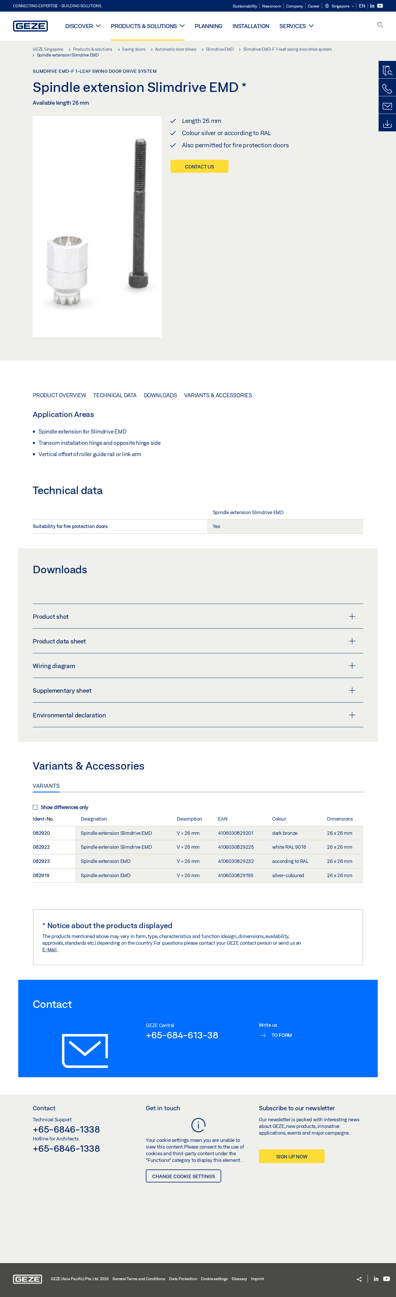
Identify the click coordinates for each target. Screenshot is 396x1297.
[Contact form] (387, 106)
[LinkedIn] (372, 5)
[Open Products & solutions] (182, 25)
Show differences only (64, 807)
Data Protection (183, 1278)
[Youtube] (380, 5)
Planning (208, 26)
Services (292, 26)
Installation (250, 26)
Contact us (199, 166)
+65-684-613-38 (182, 1035)
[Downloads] (387, 124)
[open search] (380, 25)
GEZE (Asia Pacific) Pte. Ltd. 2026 (80, 1278)
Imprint (257, 1278)
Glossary (239, 1278)
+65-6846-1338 (66, 1129)
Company (294, 6)
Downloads (160, 395)
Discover (79, 26)
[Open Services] (311, 25)
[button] (339, 6)
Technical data (115, 395)
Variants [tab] (46, 786)
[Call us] (387, 89)
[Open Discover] (98, 25)
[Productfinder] (387, 71)
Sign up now (291, 1156)
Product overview (59, 395)
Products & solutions (144, 26)
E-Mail (49, 949)
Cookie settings (214, 1278)
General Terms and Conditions (138, 1278)
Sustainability (245, 6)
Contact (44, 1107)
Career (313, 6)
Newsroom (271, 6)
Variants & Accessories (218, 395)
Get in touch (163, 1107)
